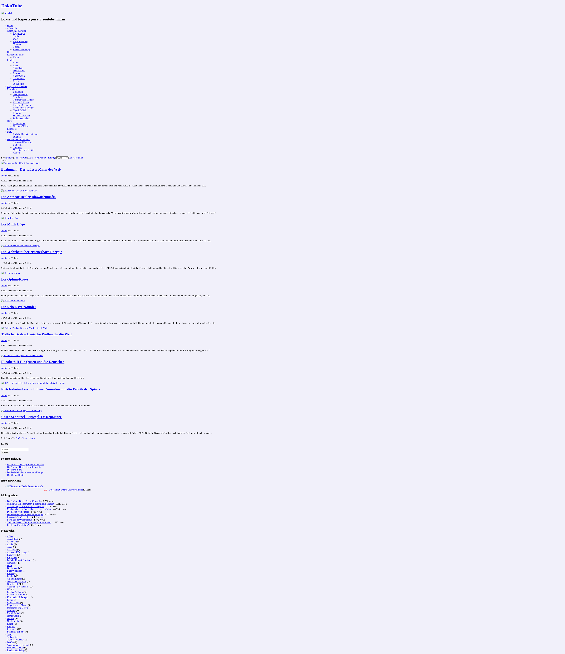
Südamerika (18, 84)
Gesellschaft (18, 97)
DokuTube (11, 5)
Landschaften (19, 123)
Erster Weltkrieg (20, 41)
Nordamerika (19, 78)
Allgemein (12, 28)
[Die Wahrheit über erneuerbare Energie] (20, 245)
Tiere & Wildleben (21, 126)
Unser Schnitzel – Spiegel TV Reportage (31, 417)
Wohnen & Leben (21, 118)
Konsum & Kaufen (22, 105)
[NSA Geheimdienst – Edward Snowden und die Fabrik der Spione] (33, 383)
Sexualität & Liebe (21, 115)
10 (23, 438)
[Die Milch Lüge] (9, 218)
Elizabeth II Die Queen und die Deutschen (32, 362)
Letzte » (31, 438)
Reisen (16, 81)
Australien (18, 68)
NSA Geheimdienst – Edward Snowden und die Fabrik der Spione (50, 389)
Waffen (16, 152)
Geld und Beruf (20, 94)
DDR (15, 39)
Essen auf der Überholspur (19, 519)
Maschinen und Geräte (23, 150)
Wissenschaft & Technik (18, 139)
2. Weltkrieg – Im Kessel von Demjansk (25, 506)
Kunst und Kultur (15, 54)
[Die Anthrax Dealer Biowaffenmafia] (19, 190)
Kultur (16, 57)
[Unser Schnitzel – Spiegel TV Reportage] (21, 410)
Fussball (17, 137)
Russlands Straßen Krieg (18, 517)
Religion (17, 113)
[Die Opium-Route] (10, 273)
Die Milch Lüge (13, 224)
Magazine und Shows (17, 86)
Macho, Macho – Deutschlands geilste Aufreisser (30, 509)
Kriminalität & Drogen (23, 107)
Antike (16, 36)
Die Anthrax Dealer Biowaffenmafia (28, 197)
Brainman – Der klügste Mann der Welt (31, 169)
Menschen (12, 89)
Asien (15, 65)
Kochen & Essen (21, 102)
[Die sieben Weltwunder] (13, 300)
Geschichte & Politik (16, 31)
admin (4, 175)
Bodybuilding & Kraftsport (25, 134)
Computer (17, 147)
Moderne (17, 44)
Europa (16, 73)
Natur (9, 121)
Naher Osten (19, 76)
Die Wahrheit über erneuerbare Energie (31, 252)
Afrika (16, 62)
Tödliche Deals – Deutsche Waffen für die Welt (36, 334)
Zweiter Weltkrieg (21, 49)
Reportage (12, 129)
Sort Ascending (76, 157)
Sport (9, 131)
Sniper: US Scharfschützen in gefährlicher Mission (30, 504)
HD (9, 52)
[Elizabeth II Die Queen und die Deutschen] (22, 355)
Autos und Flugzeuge (23, 142)
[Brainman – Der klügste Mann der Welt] (20, 163)
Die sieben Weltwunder (18, 307)
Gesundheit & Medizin (23, 99)
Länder (10, 60)
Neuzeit (16, 46)
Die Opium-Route (14, 279)
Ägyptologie (19, 33)
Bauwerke (18, 144)
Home (10, 25)
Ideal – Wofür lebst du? (18, 525)
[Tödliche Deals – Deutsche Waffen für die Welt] (24, 328)
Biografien (18, 92)
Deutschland (19, 70)
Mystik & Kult (19, 110)
